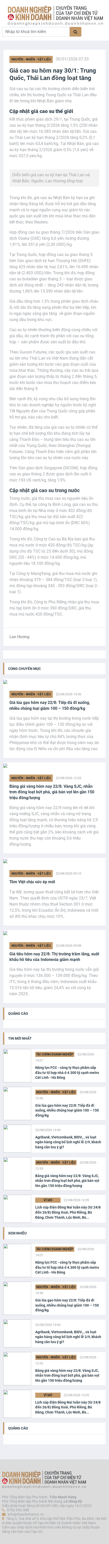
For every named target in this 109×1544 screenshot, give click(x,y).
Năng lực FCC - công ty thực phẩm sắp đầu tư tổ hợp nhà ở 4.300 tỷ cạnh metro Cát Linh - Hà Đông (67, 1073)
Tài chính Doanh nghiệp (54, 1054)
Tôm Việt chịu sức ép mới (32, 881)
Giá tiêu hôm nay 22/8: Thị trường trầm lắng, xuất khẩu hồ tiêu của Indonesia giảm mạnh (54, 957)
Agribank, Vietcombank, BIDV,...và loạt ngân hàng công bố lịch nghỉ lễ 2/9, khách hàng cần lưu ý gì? (68, 1142)
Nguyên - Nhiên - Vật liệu (31, 59)
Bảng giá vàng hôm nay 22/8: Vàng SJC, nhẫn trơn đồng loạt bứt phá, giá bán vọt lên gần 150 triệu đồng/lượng (51, 792)
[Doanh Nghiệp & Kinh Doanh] (55, 15)
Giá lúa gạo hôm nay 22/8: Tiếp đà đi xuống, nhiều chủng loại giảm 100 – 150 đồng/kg (49, 705)
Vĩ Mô (48, 1200)
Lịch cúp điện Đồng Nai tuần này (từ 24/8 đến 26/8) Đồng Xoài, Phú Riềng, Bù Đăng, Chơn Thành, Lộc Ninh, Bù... (68, 1212)
